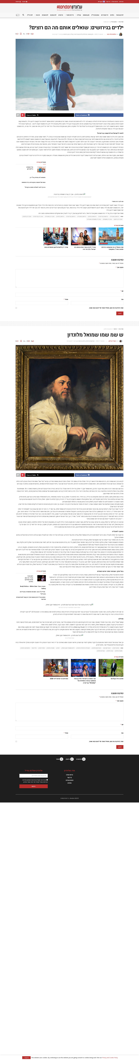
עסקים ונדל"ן (114, 22)
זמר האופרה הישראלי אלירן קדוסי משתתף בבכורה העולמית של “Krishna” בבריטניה (85, 681)
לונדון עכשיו (119, 15)
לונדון (57, 648)
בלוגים (112, 15)
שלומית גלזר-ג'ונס (111, 34)
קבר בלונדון (110, 651)
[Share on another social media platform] (18, 115)
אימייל (66, 299)
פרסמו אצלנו (114, 1)
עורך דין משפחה (107, 219)
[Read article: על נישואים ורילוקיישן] (41, 169)
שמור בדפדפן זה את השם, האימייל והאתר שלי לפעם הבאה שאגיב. (106, 308)
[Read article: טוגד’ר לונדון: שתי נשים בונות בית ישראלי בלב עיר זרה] (83, 236)
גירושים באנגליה (114, 216)
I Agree (26, 1057)
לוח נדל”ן (30, 15)
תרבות (38, 15)
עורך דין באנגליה (49, 216)
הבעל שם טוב (107, 648)
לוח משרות (45, 15)
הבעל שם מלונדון (96, 648)
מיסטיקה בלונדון (25, 648)
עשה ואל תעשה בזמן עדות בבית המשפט (33, 182)
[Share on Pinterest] (23, 115)
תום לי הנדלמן (112, 341)
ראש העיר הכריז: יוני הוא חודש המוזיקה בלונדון (29, 579)
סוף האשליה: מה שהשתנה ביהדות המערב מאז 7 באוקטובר (112, 248)
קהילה (79, 15)
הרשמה (18, 1)
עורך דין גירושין (118, 219)
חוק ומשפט (86, 15)
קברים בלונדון (101, 651)
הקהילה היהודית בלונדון (83, 648)
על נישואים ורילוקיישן (29, 168)
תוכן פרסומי (67, 34)
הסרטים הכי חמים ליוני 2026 (59, 679)
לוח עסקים (53, 15)
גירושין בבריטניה (70, 216)
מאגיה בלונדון (50, 648)
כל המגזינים (104, 15)
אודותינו (121, 1)
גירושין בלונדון (60, 216)
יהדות (83, 341)
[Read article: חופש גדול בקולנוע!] (111, 668)
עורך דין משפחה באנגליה (94, 219)
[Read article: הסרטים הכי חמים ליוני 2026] (55, 668)
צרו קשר (108, 1)
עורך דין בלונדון (27, 216)
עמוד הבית (121, 22)
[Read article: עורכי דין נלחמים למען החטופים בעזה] (55, 236)
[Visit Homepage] (69, 8)
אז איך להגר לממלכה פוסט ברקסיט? (35, 187)
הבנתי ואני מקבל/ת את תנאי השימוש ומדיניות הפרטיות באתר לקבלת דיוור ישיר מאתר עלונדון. (35, 781)
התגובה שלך (119, 267)
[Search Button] (23, 15)
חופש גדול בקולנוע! (117, 679)
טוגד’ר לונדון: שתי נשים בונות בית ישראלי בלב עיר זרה (85, 248)
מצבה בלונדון (118, 651)
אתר (122, 299)
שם (121, 291)
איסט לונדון (116, 648)
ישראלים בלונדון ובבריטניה (80, 34)
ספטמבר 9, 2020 (99, 34)
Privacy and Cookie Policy (110, 1057)
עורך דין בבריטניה (38, 216)
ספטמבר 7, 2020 (100, 341)
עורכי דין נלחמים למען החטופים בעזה (56, 247)
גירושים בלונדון (92, 216)
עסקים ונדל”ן (95, 15)
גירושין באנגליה (81, 216)
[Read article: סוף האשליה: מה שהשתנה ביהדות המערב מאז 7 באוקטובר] (111, 236)
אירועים (60, 15)
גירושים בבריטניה (103, 216)
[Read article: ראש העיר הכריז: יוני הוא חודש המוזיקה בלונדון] (41, 578)
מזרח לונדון (42, 648)
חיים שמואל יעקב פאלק (68, 648)
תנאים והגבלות (69, 780)
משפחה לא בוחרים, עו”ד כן (37, 177)
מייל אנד (34, 648)
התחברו (24, 1)
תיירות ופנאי (70, 15)
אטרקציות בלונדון (108, 329)
